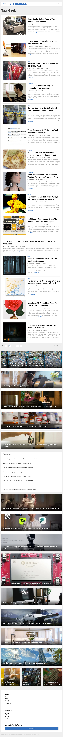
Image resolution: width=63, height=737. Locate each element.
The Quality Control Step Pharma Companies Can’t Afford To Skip (25, 426)
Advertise (7, 700)
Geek (29, 16)
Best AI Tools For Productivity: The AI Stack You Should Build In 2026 (26, 529)
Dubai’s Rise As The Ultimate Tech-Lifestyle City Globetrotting (24, 663)
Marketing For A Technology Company (16, 386)
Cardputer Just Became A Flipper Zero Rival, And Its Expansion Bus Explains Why (52, 682)
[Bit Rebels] (17, 5)
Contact (7, 698)
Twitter (6, 714)
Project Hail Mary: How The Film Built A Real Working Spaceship (30, 682)
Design (29, 194)
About (6, 697)
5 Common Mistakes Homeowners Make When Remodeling (23, 643)
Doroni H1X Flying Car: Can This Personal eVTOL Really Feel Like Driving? (28, 623)
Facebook (7, 713)
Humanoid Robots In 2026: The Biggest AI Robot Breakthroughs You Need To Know (31, 508)
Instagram (7, 718)
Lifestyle (30, 150)
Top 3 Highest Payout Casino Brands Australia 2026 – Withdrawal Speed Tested (10, 682)
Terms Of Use (8, 703)
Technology (30, 83)
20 (17, 346)
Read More (36, 32)
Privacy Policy (8, 701)
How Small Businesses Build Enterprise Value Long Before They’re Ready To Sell (30, 406)
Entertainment (6, 239)
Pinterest (7, 716)
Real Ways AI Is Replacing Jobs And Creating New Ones (22, 603)
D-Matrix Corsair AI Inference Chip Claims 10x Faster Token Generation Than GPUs (31, 583)
